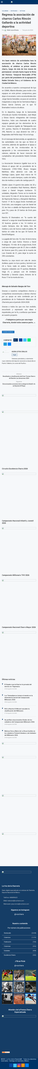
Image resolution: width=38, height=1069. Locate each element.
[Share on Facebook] (20, 340)
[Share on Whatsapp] (29, 340)
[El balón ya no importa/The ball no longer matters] (7, 975)
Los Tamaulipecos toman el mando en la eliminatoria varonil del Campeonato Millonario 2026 (18, 698)
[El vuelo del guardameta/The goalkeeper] (31, 975)
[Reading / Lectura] (7, 987)
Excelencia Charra (20, 955)
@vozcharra (19, 914)
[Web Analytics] (6, 1052)
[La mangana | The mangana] (19, 999)
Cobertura (20, 937)
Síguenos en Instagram (20, 910)
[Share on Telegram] (5, 344)
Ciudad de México (8, 332)
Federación (20, 942)
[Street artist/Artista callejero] (19, 987)
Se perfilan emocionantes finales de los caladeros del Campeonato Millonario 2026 (19, 721)
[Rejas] (7, 999)
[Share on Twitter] (25, 340)
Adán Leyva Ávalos (19, 352)
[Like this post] (16, 340)
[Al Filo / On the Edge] (31, 987)
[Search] (36, 2)
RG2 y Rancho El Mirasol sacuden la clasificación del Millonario (17, 710)
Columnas (20, 946)
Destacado (20, 933)
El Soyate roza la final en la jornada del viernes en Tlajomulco (18, 685)
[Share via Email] (9, 344)
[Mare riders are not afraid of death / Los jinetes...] (31, 999)
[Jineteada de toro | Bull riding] (19, 975)
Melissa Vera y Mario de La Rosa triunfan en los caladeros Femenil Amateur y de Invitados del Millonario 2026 (20, 733)
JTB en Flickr (20, 961)
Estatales (20, 951)
